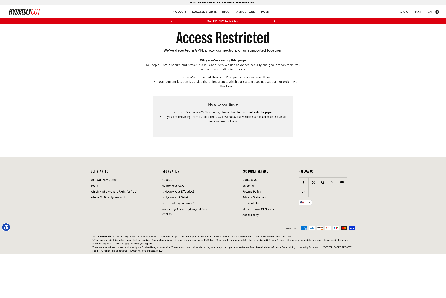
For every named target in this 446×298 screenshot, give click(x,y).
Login (418, 12)
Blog (225, 12)
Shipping (248, 185)
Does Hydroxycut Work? (178, 203)
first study (257, 240)
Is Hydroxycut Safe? (175, 197)
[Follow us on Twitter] (313, 182)
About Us (168, 179)
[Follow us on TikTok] (303, 192)
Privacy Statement (254, 197)
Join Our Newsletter (104, 179)
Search (405, 12)
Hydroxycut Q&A (173, 185)
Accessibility (250, 215)
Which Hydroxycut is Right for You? (114, 191)
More (265, 12)
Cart (433, 12)
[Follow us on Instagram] (323, 182)
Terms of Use (251, 203)
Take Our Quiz (245, 12)
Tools (94, 185)
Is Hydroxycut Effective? (178, 191)
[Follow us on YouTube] (342, 182)
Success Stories (204, 12)
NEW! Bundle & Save (229, 20)
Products (179, 12)
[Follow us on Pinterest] (332, 182)
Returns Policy (251, 191)
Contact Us (249, 179)
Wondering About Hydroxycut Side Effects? (185, 211)
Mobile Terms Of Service (258, 209)
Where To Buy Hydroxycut (108, 197)
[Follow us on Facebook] (303, 182)
